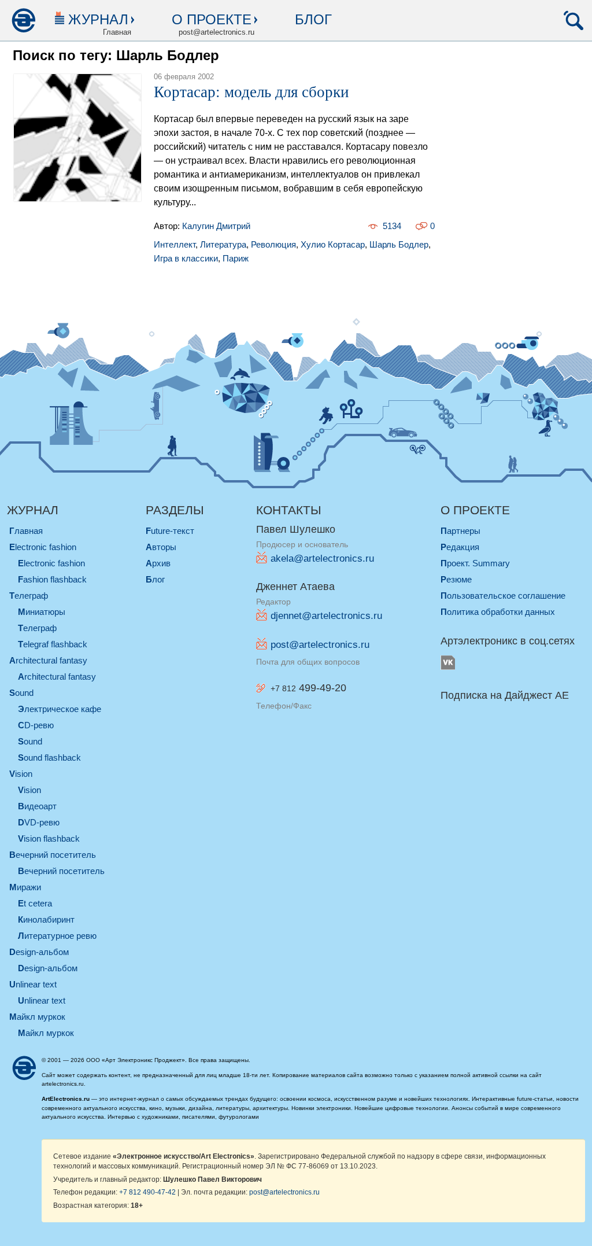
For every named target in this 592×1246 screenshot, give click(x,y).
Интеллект (174, 244)
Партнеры (460, 531)
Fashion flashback (52, 579)
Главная (26, 531)
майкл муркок (37, 1017)
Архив (158, 563)
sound (21, 693)
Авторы (161, 547)
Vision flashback (49, 838)
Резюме (456, 579)
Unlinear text (41, 1000)
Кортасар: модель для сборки (251, 92)
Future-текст (170, 531)
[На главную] (23, 20)
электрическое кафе (59, 709)
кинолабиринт (46, 919)
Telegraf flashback (52, 644)
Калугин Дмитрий (216, 226)
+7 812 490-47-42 (147, 1192)
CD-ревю (36, 725)
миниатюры (41, 612)
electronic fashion (42, 547)
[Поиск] (573, 20)
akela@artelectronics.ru (322, 558)
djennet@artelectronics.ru (326, 615)
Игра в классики (186, 258)
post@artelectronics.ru (320, 644)
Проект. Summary (475, 563)
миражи (25, 887)
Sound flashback (49, 757)
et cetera (35, 903)
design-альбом (39, 952)
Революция (273, 244)
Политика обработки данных (498, 612)
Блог (313, 19)
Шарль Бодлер (398, 244)
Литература (223, 244)
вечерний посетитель (52, 855)
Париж (236, 258)
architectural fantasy (48, 660)
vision (20, 774)
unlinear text (33, 984)
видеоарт (37, 806)
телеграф (28, 595)
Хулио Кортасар (333, 244)
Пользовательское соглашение (503, 595)
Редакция (460, 547)
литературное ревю (57, 936)
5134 (392, 226)
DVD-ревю (39, 822)
